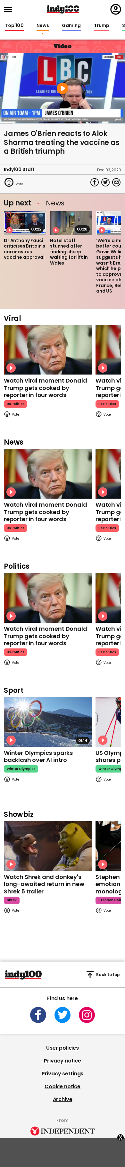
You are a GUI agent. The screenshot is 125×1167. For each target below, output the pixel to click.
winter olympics (21, 768)
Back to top (108, 974)
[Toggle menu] (10, 9)
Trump (101, 26)
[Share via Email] (116, 182)
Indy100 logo (63, 9)
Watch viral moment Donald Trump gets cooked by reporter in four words (45, 387)
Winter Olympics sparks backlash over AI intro (38, 756)
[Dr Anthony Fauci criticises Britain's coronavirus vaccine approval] (25, 223)
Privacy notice (62, 1060)
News (43, 26)
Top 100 (14, 26)
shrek (12, 900)
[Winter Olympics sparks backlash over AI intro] (48, 722)
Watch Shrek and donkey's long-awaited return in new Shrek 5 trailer (44, 884)
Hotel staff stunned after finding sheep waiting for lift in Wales (69, 251)
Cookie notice (62, 1086)
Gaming (71, 26)
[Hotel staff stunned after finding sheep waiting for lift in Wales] (71, 223)
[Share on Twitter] (105, 182)
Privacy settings (62, 1073)
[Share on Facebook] (94, 182)
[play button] (62, 88)
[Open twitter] (62, 1015)
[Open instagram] (87, 1015)
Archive (62, 1099)
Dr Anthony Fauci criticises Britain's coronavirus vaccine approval (24, 249)
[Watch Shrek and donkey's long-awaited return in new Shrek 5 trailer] (48, 846)
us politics (15, 404)
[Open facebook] (38, 1015)
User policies (62, 1048)
